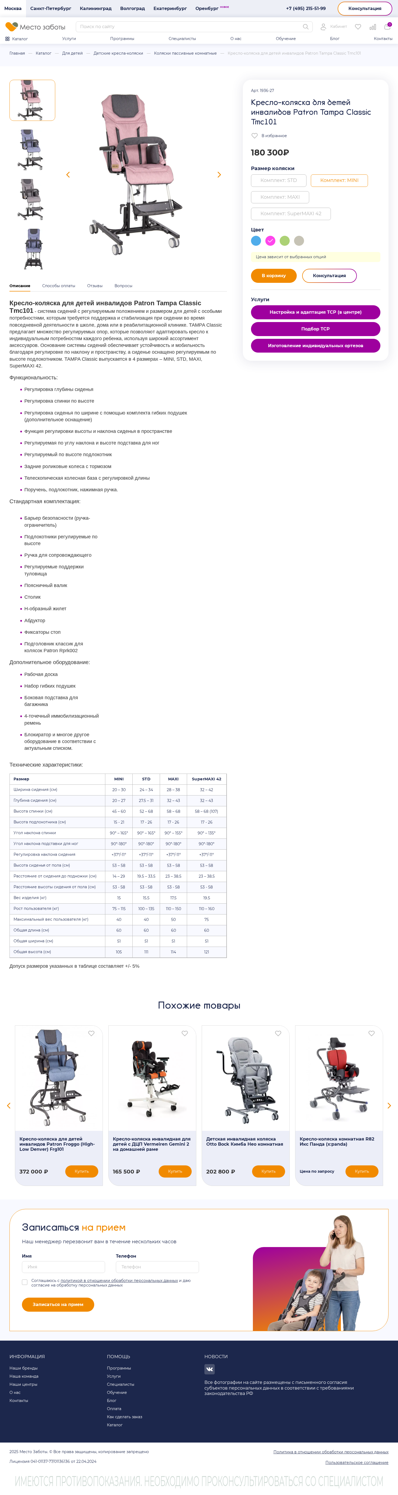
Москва (13, 8)
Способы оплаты (58, 285)
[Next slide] (219, 174)
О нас (236, 38)
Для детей (72, 53)
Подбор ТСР (315, 329)
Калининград (96, 8)
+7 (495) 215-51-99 (306, 8)
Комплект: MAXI (280, 197)
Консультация (364, 8)
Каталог (20, 39)
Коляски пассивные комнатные (185, 53)
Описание (19, 285)
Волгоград (132, 8)
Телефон (126, 1256)
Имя (27, 1256)
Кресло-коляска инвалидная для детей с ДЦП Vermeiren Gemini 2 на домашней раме (152, 1144)
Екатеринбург (170, 8)
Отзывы (95, 285)
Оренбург (209, 8)
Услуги (69, 38)
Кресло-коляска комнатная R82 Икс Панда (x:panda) (337, 1141)
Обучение (286, 38)
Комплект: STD (278, 180)
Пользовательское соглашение (357, 1462)
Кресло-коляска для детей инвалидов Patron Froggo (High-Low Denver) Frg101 (57, 1144)
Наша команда (23, 1376)
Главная (17, 53)
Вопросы (123, 285)
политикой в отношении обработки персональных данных (119, 1280)
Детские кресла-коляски (118, 53)
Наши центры (23, 1384)
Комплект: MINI (339, 180)
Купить (82, 1171)
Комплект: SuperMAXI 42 (290, 214)
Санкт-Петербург (50, 8)
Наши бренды (23, 1368)
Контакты (383, 38)
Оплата (114, 1408)
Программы (122, 38)
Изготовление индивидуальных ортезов (315, 345)
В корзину (274, 275)
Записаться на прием (58, 1304)
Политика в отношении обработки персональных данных (331, 1452)
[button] (32, 100)
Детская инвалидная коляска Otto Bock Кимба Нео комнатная (244, 1141)
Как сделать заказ (124, 1416)
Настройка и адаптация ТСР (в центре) (316, 312)
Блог (335, 38)
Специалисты (182, 38)
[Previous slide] (68, 174)
